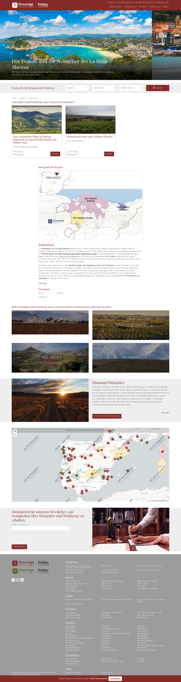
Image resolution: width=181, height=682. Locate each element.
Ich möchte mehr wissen (107, 416)
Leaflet (148, 501)
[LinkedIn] (22, 581)
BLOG (166, 7)
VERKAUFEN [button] (130, 7)
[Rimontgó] (30, 5)
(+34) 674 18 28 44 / (125, 2)
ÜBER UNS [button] (155, 7)
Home (14, 98)
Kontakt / (112, 2)
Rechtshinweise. (17, 675)
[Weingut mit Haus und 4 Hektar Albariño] (90, 120)
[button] (3, 45)
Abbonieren (19, 547)
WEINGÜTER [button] (115, 7)
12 (68, 458)
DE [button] (167, 2)
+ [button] (15, 431)
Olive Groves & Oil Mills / (144, 2)
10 (115, 459)
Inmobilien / (160, 2)
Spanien (23, 98)
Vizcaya (60, 293)
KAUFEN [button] (143, 7)
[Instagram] (17, 581)
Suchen (159, 88)
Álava (41, 293)
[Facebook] (13, 581)
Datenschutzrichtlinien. (32, 675)
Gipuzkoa (43, 297)
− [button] (15, 434)
